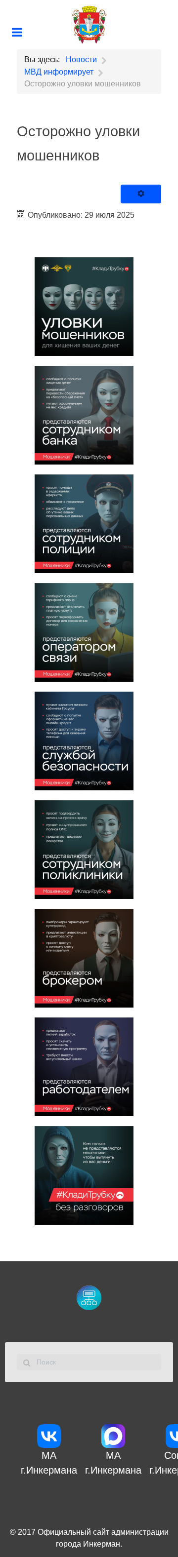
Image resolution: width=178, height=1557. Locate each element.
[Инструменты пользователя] (141, 194)
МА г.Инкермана (49, 1463)
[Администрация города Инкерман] (89, 24)
